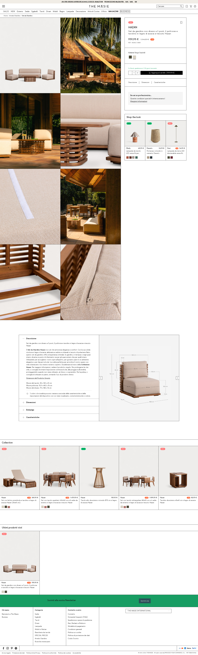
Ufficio (104, 11)
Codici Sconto (73, 639)
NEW (13, 11)
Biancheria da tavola (42, 632)
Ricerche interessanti (42, 642)
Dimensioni (145, 82)
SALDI (6, 11)
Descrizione (132, 82)
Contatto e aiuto (74, 610)
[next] (175, 378)
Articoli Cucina (93, 11)
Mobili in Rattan (41, 629)
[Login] (195, 6)
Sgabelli (34, 11)
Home (6, 16)
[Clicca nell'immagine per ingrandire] (139, 378)
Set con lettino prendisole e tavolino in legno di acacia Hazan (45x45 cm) (18, 501)
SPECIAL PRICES (41, 635)
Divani (48, 11)
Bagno (62, 11)
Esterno (20, 11)
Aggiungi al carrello (162, 73)
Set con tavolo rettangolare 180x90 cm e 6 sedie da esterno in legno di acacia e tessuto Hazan (138, 501)
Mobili (55, 11)
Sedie (27, 11)
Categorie (39, 610)
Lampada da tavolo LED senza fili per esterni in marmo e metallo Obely (133, 154)
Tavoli (42, 11)
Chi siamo (5, 610)
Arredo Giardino (41, 639)
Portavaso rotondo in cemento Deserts (154, 152)
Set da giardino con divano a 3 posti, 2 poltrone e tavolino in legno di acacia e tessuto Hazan (19, 586)
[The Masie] (99, 6)
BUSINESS (125, 11)
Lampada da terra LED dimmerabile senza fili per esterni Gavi (175, 153)
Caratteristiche (159, 82)
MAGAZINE (113, 11)
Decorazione (81, 11)
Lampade (70, 11)
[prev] (102, 378)
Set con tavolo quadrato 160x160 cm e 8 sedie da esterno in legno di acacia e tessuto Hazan (59, 501)
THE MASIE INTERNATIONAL (139, 611)
